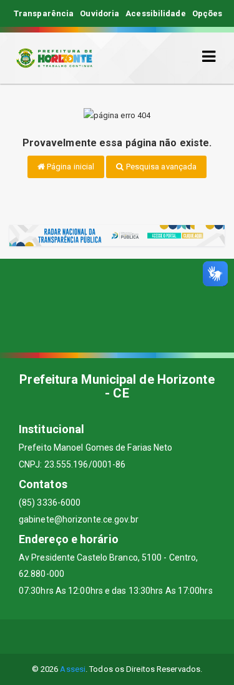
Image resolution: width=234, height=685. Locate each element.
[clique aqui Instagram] (162, 637)
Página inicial (70, 166)
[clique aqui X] (102, 637)
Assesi (72, 669)
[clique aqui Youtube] (132, 637)
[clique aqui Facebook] (72, 637)
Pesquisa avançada (160, 166)
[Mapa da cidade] (117, 305)
